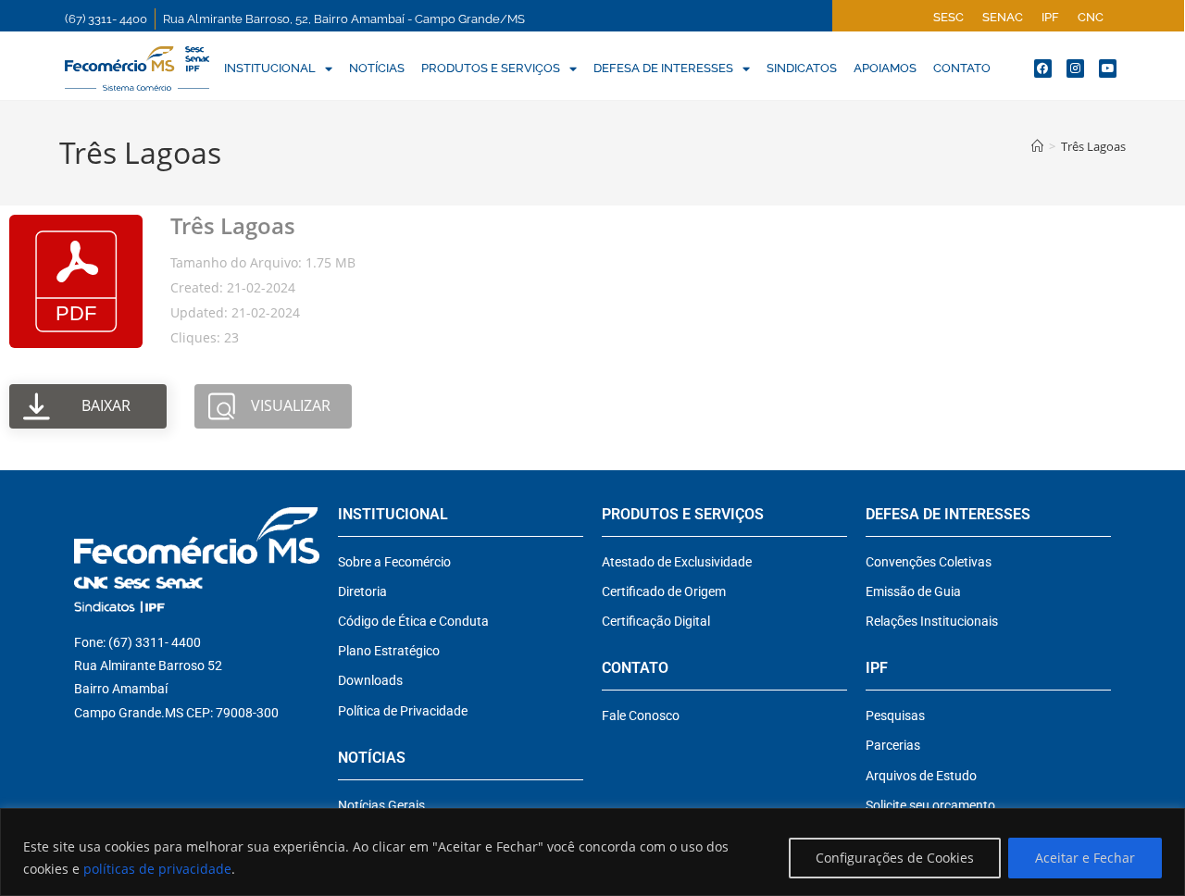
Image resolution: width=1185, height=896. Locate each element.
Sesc (948, 17)
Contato (962, 68)
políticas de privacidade (157, 868)
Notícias (377, 68)
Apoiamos (885, 68)
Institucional (270, 68)
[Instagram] (1075, 68)
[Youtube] (1107, 68)
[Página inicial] (1037, 146)
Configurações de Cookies (895, 857)
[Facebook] (1043, 68)
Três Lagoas (1093, 146)
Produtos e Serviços (490, 68)
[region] (592, 852)
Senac (1002, 17)
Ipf (1050, 17)
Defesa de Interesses (663, 68)
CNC (1091, 17)
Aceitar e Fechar (1085, 857)
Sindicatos (802, 68)
